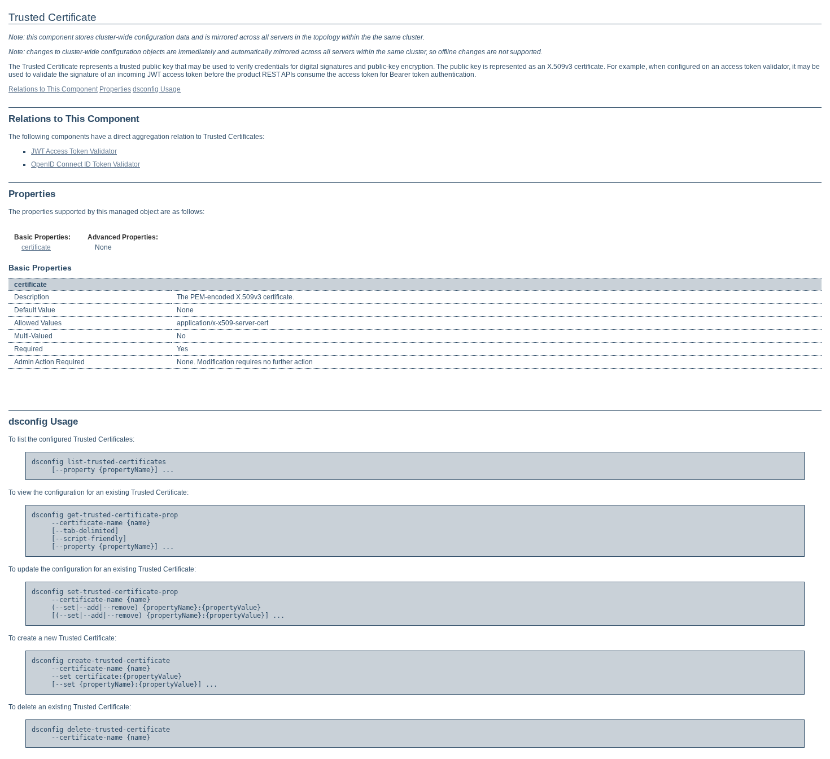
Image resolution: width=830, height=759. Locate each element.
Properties (115, 89)
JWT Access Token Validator (74, 151)
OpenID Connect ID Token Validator (85, 164)
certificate (36, 247)
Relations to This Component (53, 89)
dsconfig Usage (157, 89)
